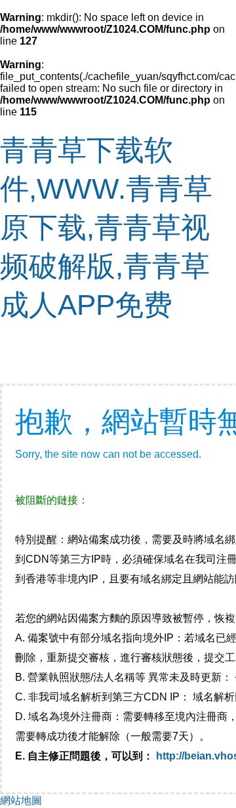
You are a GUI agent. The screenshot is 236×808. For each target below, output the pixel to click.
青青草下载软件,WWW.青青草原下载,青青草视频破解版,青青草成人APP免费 (106, 227)
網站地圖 (21, 800)
